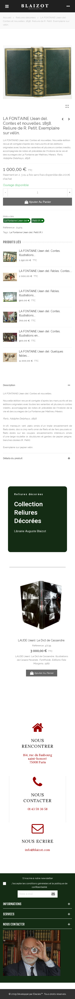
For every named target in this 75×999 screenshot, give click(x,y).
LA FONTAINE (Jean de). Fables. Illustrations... (39, 293)
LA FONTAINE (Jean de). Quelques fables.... (41, 353)
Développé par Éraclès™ (30, 994)
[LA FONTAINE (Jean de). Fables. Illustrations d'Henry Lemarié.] (10, 297)
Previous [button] (20, 633)
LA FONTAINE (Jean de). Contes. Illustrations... (39, 253)
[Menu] (7, 6)
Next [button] (63, 633)
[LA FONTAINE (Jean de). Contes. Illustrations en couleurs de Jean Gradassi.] (10, 337)
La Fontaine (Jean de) (20, 232)
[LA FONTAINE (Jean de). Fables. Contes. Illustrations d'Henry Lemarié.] (10, 277)
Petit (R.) (38, 232)
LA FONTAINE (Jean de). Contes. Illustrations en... (39, 333)
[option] (41, 627)
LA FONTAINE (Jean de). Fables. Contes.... (45, 271)
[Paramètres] (68, 6)
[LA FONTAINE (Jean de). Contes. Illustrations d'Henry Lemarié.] (10, 257)
